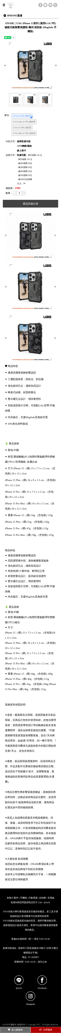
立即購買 (47, 1030)
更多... (20, 183)
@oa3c (19, 988)
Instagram (30, 1004)
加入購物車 (17, 1030)
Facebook (42, 988)
